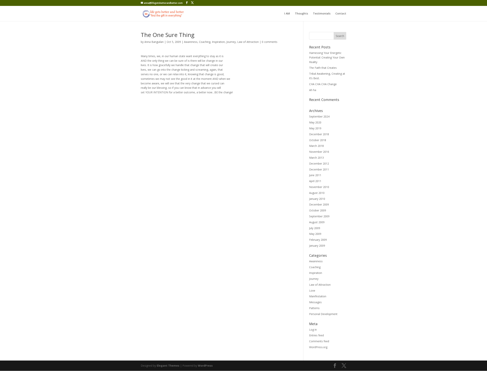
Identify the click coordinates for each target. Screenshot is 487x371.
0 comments (269, 42)
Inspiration (218, 42)
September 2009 (319, 216)
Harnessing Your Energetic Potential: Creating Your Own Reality (327, 57)
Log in (313, 329)
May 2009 (315, 234)
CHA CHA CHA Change (323, 84)
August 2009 (317, 222)
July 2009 (314, 228)
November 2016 (319, 152)
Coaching (204, 42)
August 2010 (317, 193)
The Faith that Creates (323, 68)
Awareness (190, 42)
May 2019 (315, 128)
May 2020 (315, 122)
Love (312, 290)
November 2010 (319, 187)
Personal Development (323, 314)
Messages (315, 302)
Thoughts (301, 13)
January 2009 (317, 245)
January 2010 (317, 199)
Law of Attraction (248, 42)
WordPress (205, 365)
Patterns (314, 308)
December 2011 (319, 169)
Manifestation (317, 296)
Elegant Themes (168, 365)
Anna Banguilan (154, 42)
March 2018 (316, 146)
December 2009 (319, 204)
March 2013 (316, 157)
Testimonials (321, 13)
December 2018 (319, 134)
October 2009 (317, 210)
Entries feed (316, 335)
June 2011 (315, 175)
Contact (340, 13)
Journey (231, 42)
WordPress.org (318, 347)
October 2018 (317, 140)
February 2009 (318, 239)
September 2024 (319, 116)
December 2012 (319, 163)
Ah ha (312, 90)
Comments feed (319, 341)
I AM (287, 13)
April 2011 (315, 181)
